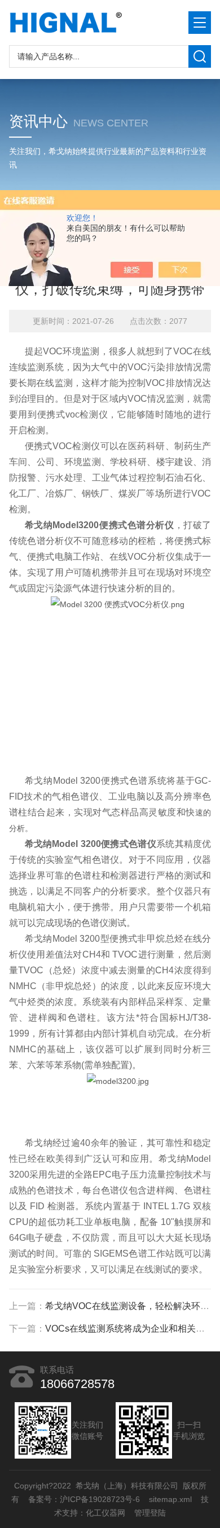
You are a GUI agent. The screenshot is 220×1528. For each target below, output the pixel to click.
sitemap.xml (170, 1499)
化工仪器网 (105, 1512)
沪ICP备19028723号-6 (100, 1499)
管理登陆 (150, 1512)
